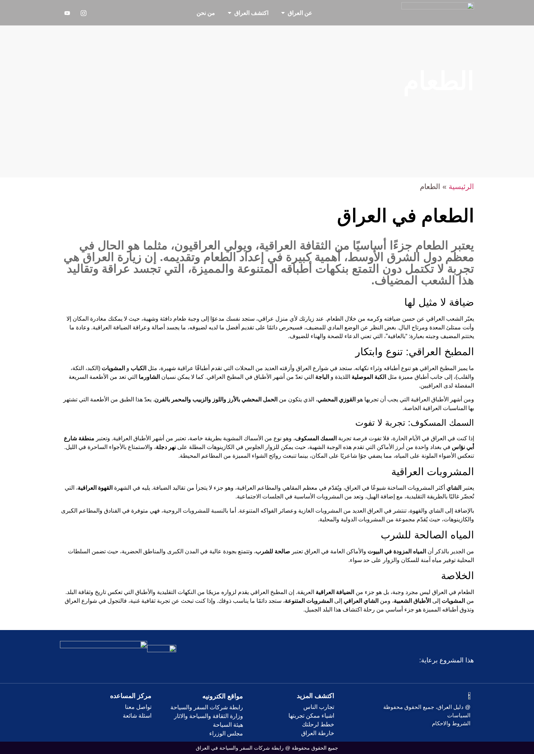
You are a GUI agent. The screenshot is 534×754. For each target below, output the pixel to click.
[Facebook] (99, 12)
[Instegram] (83, 12)
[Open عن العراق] (283, 12)
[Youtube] (67, 12)
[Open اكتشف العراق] (229, 12)
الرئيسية (461, 186)
